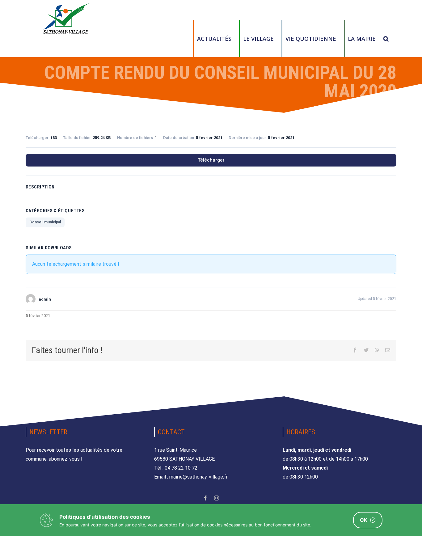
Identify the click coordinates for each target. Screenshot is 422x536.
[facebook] (205, 498)
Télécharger (211, 160)
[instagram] (216, 498)
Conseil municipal (45, 222)
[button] (386, 38)
